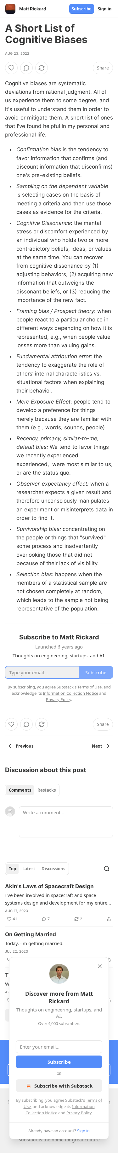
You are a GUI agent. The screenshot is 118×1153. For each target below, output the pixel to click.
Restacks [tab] (46, 790)
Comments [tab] (20, 790)
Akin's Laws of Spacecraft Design (49, 886)
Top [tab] (12, 869)
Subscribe (82, 9)
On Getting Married (30, 934)
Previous (24, 746)
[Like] (11, 68)
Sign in (105, 9)
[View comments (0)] (26, 68)
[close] (100, 966)
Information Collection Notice (70, 693)
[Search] (106, 868)
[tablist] (32, 790)
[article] (59, 903)
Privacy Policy (79, 1113)
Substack (28, 1140)
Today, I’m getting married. (34, 943)
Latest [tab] (28, 869)
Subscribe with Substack (63, 1086)
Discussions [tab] (53, 869)
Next (97, 746)
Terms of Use (89, 687)
